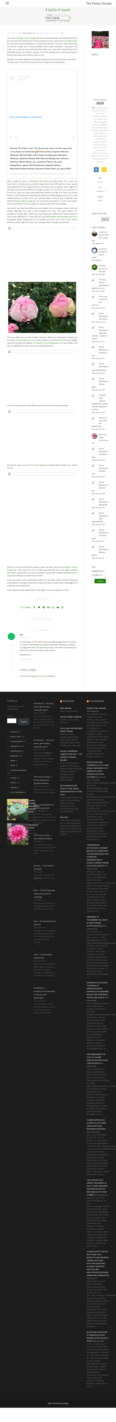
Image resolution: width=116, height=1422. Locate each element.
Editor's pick (15, 736)
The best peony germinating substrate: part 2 (44, 706)
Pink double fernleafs (43, 838)
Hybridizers (15, 746)
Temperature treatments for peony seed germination (44, 994)
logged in (35, 676)
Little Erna (37, 878)
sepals (71, 181)
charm (47, 753)
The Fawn (59, 43)
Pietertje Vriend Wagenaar (27, 38)
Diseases (14, 731)
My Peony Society (41, 173)
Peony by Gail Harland (96, 708)
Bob (21, 634)
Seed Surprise (65, 708)
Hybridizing (15, 751)
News (12, 760)
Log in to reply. (26, 659)
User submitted (17, 792)
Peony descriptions (51, 33)
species (13, 787)
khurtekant (100, 101)
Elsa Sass (64, 189)
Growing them (16, 741)
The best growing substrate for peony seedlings (44, 893)
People (13, 777)
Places (13, 782)
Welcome (64, 817)
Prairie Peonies (68, 701)
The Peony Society (99, 3)
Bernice (37, 865)
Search (10, 716)
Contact (100, 581)
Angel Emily (71, 41)
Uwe (35, 954)
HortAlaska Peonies (96, 701)
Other (12, 765)
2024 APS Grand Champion (70, 717)
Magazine (39, 33)
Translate (66, 20)
